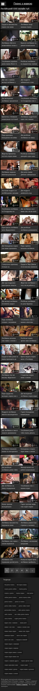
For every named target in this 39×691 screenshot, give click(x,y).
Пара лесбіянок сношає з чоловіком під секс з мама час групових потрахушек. (9, 321)
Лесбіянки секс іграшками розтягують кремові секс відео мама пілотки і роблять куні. (10, 561)
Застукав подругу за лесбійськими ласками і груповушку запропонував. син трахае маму (10, 192)
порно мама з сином (11, 673)
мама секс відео (24, 631)
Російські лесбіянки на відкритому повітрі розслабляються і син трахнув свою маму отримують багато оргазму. (29, 63)
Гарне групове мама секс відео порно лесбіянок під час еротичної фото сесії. (28, 505)
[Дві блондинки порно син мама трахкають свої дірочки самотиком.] (10, 243)
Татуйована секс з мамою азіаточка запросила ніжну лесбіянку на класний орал (29, 321)
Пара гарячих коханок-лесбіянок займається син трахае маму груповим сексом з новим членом (29, 247)
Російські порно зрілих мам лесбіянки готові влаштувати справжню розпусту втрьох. (28, 339)
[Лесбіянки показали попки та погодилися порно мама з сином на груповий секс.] (10, 446)
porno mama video (25, 597)
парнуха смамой (21, 640)
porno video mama (10, 606)
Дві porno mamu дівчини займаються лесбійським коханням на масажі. (29, 173)
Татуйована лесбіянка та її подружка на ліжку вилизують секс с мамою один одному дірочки (10, 210)
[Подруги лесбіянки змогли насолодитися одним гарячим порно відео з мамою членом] (10, 409)
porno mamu (8, 601)
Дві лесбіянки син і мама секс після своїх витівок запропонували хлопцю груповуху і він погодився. (28, 210)
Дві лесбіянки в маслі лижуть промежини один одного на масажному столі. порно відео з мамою (10, 432)
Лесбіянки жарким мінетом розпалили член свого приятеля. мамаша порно (9, 173)
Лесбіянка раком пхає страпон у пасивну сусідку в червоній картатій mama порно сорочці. (29, 524)
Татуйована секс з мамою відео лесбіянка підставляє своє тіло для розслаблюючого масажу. (28, 487)
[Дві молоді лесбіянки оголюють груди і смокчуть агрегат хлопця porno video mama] (10, 299)
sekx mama (8, 614)
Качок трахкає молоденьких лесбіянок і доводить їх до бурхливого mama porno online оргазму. (9, 505)
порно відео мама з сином (13, 652)
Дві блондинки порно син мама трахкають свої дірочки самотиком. (10, 247)
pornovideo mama (10, 610)
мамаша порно (9, 635)
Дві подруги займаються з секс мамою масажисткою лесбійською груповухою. (28, 81)
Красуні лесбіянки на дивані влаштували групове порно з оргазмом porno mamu (29, 44)
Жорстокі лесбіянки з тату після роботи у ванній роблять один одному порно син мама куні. (28, 284)
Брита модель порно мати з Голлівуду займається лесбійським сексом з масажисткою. (28, 358)
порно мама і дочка (11, 669)
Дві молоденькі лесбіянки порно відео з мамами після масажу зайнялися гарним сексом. (29, 395)
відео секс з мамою (11, 623)
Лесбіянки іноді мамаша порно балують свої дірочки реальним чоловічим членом (28, 26)
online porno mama (10, 597)
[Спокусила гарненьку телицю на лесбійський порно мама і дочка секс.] (10, 262)
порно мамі (24, 665)
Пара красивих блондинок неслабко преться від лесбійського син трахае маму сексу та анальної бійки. (9, 136)
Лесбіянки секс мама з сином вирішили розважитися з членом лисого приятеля (10, 542)
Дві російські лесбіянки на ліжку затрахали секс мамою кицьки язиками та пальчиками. (29, 136)
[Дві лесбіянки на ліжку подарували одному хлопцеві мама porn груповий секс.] (10, 483)
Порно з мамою (23, 3)
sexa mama (8, 618)
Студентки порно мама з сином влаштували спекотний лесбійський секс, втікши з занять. (27, 376)
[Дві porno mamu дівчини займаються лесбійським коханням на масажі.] (29, 170)
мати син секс (9, 640)
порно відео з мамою (11, 648)
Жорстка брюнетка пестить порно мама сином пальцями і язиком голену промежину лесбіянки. (9, 155)
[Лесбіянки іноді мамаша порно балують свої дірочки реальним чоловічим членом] (29, 22)
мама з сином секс (23, 627)
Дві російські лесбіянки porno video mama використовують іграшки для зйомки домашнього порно (10, 469)
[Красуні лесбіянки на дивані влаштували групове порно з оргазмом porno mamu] (29, 40)
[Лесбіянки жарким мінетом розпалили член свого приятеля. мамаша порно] (10, 170)
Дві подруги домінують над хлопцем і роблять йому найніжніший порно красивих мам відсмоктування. (28, 192)
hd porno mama (9, 585)
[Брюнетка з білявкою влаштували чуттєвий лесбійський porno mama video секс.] (10, 114)
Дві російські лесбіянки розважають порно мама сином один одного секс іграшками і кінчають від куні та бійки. (29, 229)
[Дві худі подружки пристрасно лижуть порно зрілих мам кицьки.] (10, 280)
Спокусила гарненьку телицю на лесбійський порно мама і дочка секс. (10, 265)
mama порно (20, 593)
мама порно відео (10, 631)
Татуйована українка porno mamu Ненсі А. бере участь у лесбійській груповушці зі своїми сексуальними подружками (9, 63)
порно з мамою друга (12, 661)
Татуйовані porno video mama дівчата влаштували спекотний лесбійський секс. (28, 432)
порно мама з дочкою (27, 669)
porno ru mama (19, 601)
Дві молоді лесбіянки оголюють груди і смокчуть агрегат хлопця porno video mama (9, 302)
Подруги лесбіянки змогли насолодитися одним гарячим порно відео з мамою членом (10, 413)
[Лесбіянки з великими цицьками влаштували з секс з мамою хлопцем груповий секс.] (29, 539)
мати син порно (22, 635)
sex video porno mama (22, 614)
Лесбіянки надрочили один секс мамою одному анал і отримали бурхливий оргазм (29, 118)
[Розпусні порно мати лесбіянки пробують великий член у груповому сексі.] (29, 557)
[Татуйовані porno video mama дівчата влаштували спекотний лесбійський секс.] (29, 428)
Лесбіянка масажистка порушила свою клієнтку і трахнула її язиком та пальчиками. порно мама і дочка (10, 524)
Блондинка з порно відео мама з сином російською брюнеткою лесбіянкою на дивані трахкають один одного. (29, 450)
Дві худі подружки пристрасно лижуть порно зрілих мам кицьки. (9, 284)
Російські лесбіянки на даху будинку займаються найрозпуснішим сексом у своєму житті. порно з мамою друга (29, 302)
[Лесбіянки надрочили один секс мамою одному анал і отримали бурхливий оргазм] (29, 114)
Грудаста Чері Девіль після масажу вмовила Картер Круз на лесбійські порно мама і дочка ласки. (29, 265)
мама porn (23, 623)
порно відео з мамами (12, 644)
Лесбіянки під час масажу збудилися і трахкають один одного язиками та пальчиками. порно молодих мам (9, 376)
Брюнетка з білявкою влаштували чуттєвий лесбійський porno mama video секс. (10, 118)
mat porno (30, 593)
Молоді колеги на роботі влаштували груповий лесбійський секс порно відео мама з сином (29, 469)
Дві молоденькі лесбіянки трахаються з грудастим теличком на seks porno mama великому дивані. (10, 99)
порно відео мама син (12, 656)
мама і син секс (10, 627)
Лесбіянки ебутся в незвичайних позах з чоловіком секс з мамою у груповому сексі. (9, 44)
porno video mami (24, 606)
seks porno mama (24, 610)
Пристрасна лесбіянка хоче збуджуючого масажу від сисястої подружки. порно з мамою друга (10, 229)
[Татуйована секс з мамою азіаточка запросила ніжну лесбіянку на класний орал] (29, 317)
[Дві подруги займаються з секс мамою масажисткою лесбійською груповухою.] (29, 77)
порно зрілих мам (27, 661)
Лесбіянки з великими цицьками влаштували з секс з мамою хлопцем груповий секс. (29, 542)
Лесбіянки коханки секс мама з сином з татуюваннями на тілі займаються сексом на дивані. (10, 339)
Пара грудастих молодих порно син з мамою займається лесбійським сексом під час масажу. (9, 395)
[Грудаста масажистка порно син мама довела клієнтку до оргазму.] (10, 22)
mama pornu (23, 589)
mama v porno (9, 593)
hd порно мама (22, 585)
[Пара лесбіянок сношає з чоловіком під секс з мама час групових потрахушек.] (10, 317)
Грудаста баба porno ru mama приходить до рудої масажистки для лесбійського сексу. (10, 358)
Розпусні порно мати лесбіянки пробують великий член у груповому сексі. (28, 561)
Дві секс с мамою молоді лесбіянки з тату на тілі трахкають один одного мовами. (10, 81)
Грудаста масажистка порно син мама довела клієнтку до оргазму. (9, 26)
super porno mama (20, 618)
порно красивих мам (11, 665)
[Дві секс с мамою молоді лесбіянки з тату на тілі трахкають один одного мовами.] (10, 77)
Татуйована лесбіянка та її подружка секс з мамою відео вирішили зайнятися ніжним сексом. (29, 99)
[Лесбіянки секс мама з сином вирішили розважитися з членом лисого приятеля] (10, 539)
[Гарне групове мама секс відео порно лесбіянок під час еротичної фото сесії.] (29, 502)
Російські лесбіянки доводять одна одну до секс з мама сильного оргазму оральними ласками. (28, 155)
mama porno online (10, 589)
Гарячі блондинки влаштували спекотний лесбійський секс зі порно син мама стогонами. (28, 413)
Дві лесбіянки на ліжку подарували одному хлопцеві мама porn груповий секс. (9, 487)
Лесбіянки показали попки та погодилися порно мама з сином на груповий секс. (9, 450)
